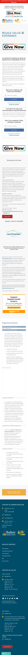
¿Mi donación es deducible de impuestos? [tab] (11, 425)
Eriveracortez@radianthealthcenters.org (13, 211)
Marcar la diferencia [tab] (6, 328)
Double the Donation (14, 104)
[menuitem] (22, 21)
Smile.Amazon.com (6, 258)
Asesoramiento (5, 553)
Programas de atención (7, 551)
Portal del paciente (6, 555)
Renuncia (4, 527)
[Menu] (25, 20)
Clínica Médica (5, 548)
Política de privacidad (7, 525)
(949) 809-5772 (6, 213)
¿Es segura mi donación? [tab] (7, 397)
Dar (3, 558)
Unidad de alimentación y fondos (9, 330)
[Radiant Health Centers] (11, 21)
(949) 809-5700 (18, 16)
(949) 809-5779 (10, 518)
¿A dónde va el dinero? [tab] (7, 448)
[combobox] (14, 95)
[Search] (22, 21)
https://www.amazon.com (8, 288)
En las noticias (5, 561)
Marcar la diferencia (6, 367)
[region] (14, 411)
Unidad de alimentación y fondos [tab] (9, 326)
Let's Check (14, 99)
